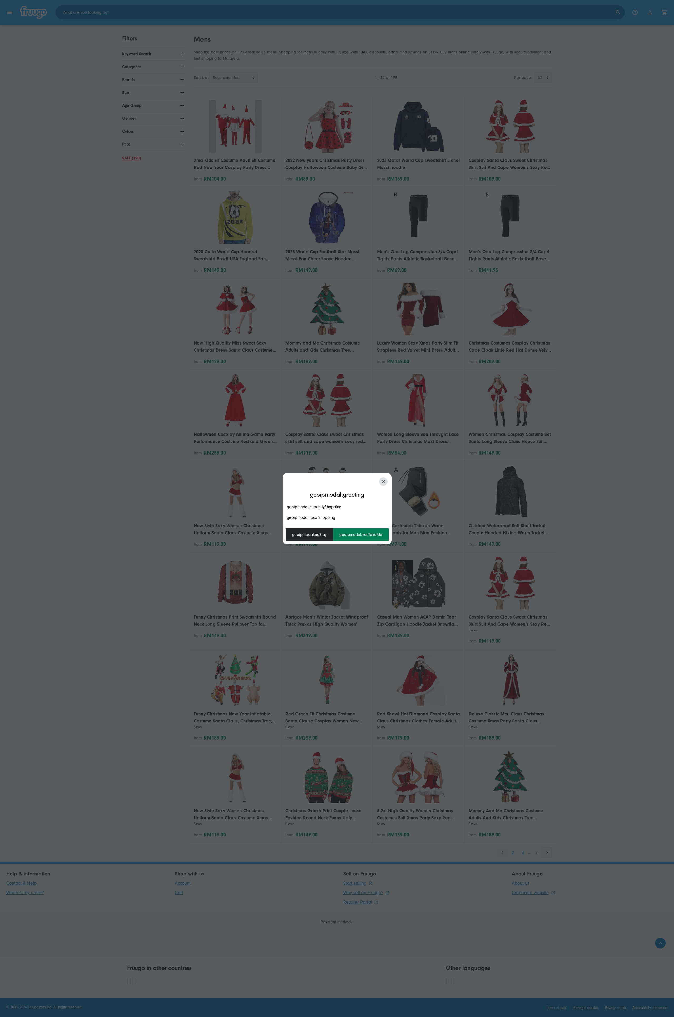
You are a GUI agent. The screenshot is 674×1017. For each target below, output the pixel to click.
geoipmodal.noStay (309, 534)
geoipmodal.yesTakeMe (360, 534)
